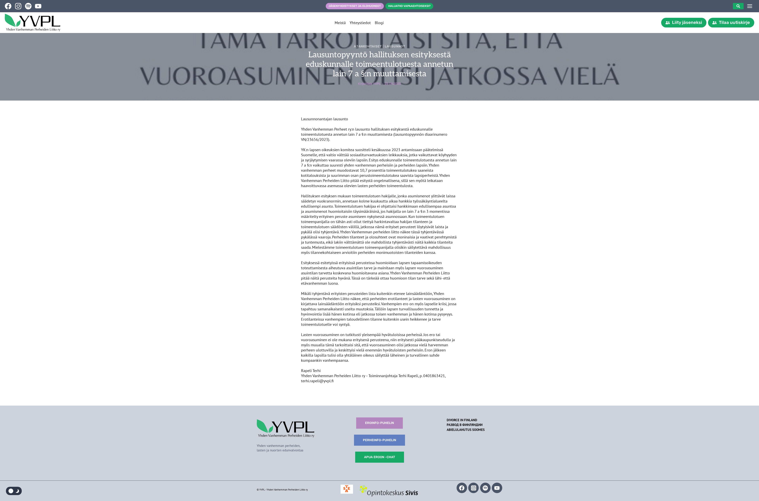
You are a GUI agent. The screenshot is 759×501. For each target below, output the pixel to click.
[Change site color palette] (14, 491)
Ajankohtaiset (368, 46)
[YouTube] (497, 488)
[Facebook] (462, 488)
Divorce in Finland (462, 420)
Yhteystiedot (360, 22)
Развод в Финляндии (464, 425)
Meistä (340, 22)
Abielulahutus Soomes (466, 430)
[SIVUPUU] (749, 6)
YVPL (377, 84)
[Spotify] (485, 488)
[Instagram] (473, 488)
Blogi (379, 22)
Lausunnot (395, 46)
